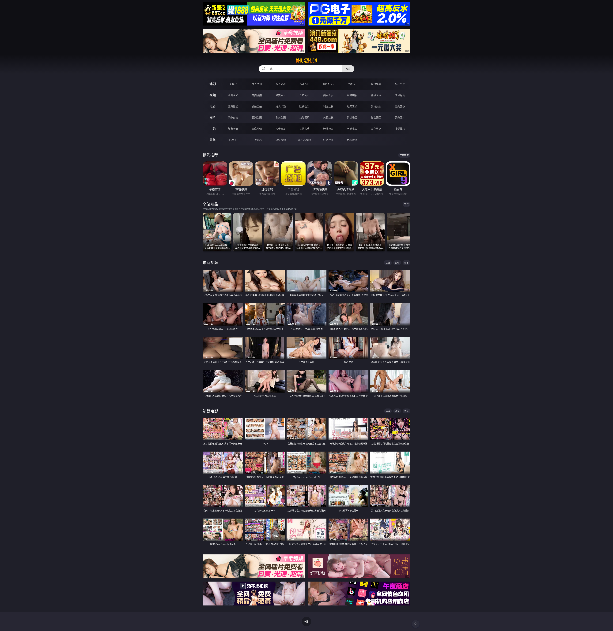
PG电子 (233, 84)
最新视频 (210, 262)
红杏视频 (328, 140)
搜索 (348, 69)
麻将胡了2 (328, 84)
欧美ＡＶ (281, 95)
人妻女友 (281, 128)
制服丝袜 (328, 106)
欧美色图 (281, 117)
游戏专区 (304, 84)
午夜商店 (257, 140)
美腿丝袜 (328, 117)
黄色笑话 (376, 128)
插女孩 (233, 140)
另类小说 (352, 128)
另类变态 (400, 106)
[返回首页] (416, 624)
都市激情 (233, 128)
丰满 (388, 410)
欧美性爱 (304, 106)
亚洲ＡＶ (233, 95)
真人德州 (257, 84)
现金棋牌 (376, 84)
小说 (212, 128)
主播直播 (376, 95)
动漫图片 (304, 117)
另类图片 (400, 117)
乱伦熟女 (376, 106)
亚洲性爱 (233, 106)
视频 (212, 95)
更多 (406, 262)
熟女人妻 (328, 95)
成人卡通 (281, 106)
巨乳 (397, 262)
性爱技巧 (400, 128)
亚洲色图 (257, 117)
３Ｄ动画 (304, 95)
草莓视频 (281, 140)
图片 (212, 117)
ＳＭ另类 (400, 95)
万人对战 (281, 84)
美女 (388, 262)
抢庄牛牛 (400, 84)
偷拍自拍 (257, 106)
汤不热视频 (304, 140)
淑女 (397, 410)
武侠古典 (304, 128)
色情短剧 (352, 140)
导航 (212, 140)
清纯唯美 (352, 117)
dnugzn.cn (306, 60)
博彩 (212, 84)
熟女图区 (376, 117)
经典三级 (352, 106)
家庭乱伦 (257, 128)
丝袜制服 (352, 95)
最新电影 (210, 410)
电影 (212, 106)
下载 (406, 204)
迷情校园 (328, 128)
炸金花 (352, 84)
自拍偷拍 (257, 95)
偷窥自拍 (233, 117)
